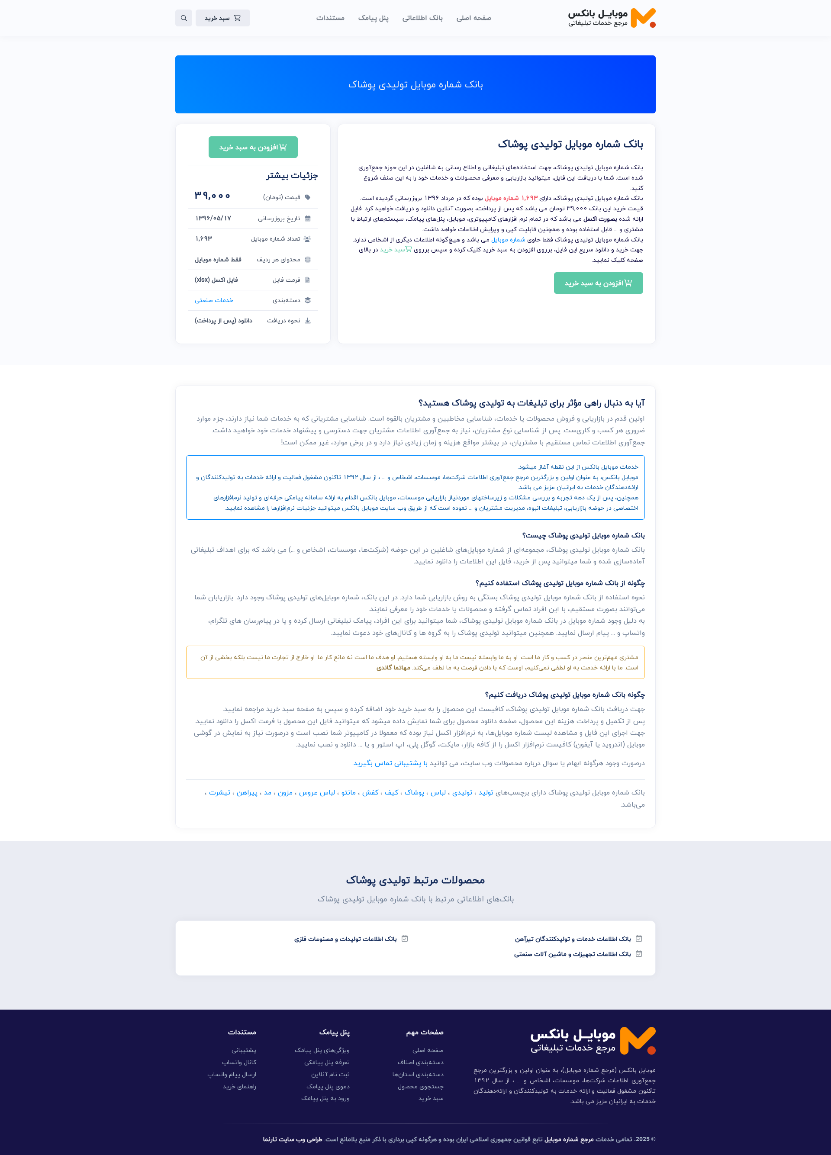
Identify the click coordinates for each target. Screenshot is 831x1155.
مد (267, 792)
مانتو (348, 792)
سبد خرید (217, 18)
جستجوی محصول (421, 1086)
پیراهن (247, 792)
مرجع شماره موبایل (569, 1139)
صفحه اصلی (428, 1050)
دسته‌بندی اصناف (421, 1062)
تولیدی (462, 792)
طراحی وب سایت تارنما (292, 1139)
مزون (285, 792)
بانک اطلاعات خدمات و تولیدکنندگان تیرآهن (573, 938)
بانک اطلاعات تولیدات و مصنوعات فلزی (345, 938)
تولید (486, 792)
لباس (438, 792)
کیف (391, 792)
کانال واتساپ (239, 1062)
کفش (370, 792)
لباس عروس (317, 792)
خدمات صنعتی (214, 300)
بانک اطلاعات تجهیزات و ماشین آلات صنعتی (572, 954)
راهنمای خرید (239, 1086)
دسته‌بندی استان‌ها (418, 1074)
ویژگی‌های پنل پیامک (322, 1050)
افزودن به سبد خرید (594, 283)
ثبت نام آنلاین (330, 1074)
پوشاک (414, 792)
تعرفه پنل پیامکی (327, 1062)
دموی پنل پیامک (328, 1086)
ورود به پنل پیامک (325, 1098)
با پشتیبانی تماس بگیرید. (390, 763)
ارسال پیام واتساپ (231, 1074)
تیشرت (219, 792)
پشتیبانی (244, 1050)
